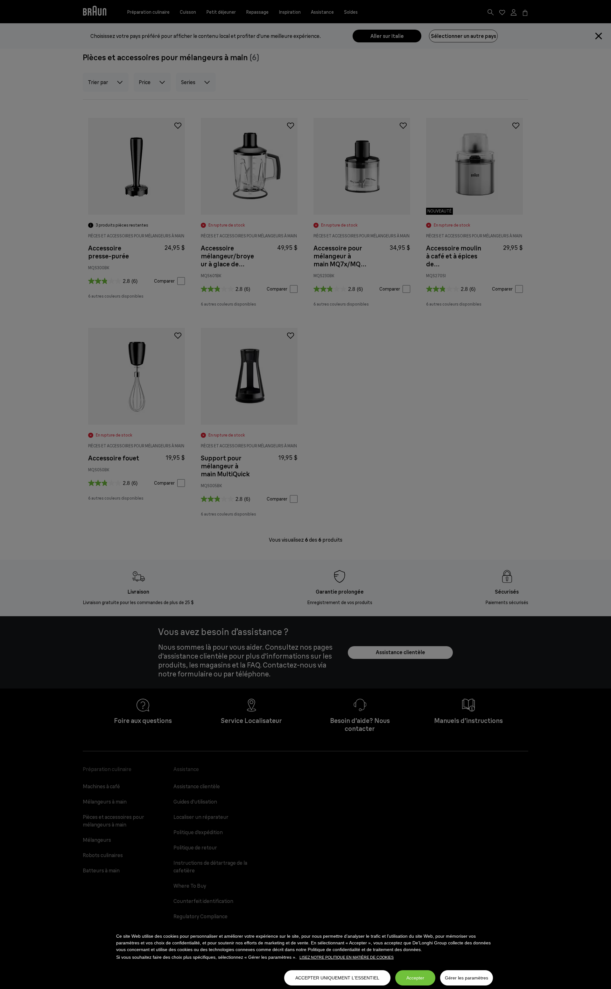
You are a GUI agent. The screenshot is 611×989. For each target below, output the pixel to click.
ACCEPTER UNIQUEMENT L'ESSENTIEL (337, 977)
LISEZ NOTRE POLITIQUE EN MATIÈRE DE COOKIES (346, 957)
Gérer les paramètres (466, 977)
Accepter (415, 977)
